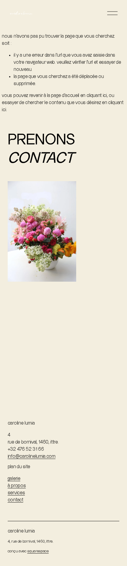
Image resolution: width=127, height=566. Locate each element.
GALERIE (14, 478)
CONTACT (15, 500)
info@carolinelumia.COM (32, 456)
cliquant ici (97, 95)
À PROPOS (17, 486)
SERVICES (16, 493)
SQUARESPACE (37, 551)
